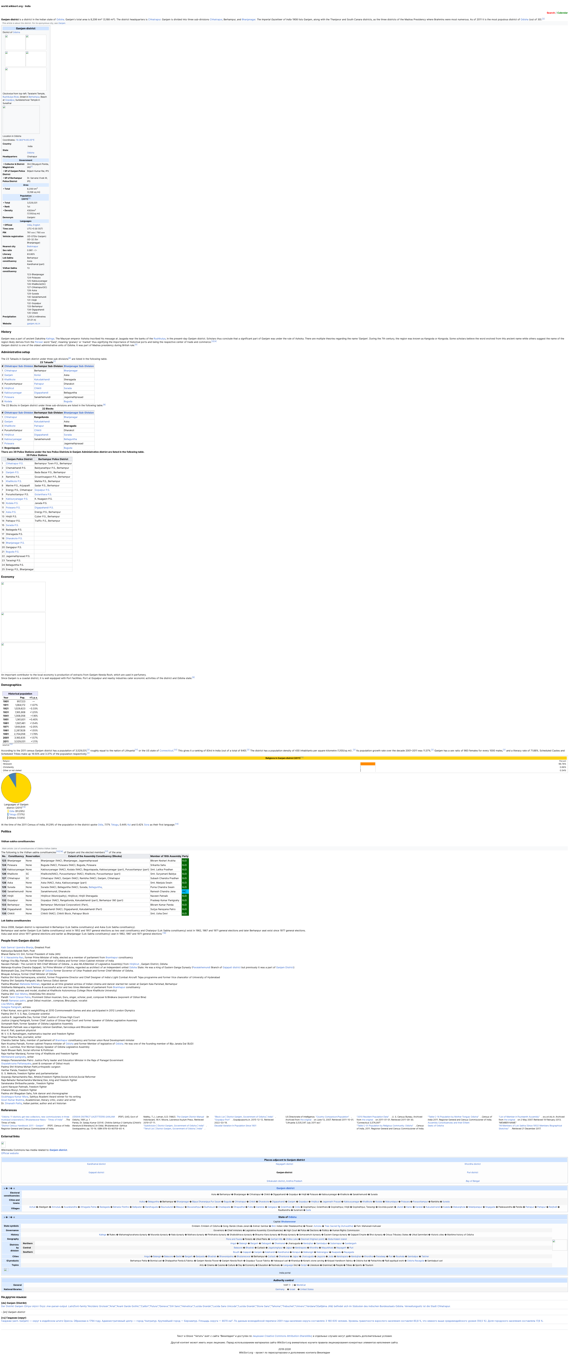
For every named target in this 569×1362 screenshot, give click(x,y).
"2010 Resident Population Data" (373, 1116)
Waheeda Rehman (30, 983)
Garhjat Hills (277, 1239)
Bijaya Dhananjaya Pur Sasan (206, 1201)
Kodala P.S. (12, 503)
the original (305, 1119)
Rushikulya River (11, 97)
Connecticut (166, 750)
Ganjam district (58, 1149)
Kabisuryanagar (13, 392)
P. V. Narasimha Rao (12, 957)
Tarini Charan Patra (20, 997)
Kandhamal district (96, 1164)
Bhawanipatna (226, 1256)
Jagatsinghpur (275, 1247)
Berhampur (34, 97)
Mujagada (490, 1207)
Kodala (8, 401)
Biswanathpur (194, 1207)
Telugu (12, 814)
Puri (351, 1247)
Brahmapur (32, 246)
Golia (297, 1207)
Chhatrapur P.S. (14, 463)
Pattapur (541, 1207)
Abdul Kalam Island (337, 1239)
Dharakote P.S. (14, 538)
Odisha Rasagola (415, 1260)
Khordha (314, 1247)
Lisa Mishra (7, 1003)
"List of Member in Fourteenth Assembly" (519, 1116)
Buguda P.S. (12, 551)
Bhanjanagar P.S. (15, 542)
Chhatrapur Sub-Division (18, 366)
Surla (308, 1210)
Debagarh (266, 1243)
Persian (39, 341)
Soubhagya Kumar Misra (14, 1096)
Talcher (425, 1256)
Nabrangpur (323, 1252)
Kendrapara (300, 1247)
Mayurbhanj (327, 1247)
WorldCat (301, 1285)
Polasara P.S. (13, 507)
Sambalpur (321, 1243)
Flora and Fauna (234, 1239)
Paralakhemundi (201, 967)
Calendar (562, 12)
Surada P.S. (12, 525)
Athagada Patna (88, 1207)
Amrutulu (56, 1207)
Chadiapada (224, 1207)
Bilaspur (180, 1207)
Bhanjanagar (248, 19)
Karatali (419, 1207)
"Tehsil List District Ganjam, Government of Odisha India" (173, 1128)
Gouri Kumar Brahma (12, 1099)
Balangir (243, 1243)
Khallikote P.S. (14, 481)
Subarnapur (336, 1243)
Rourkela (400, 1256)
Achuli (32, 1207)
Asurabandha (70, 1207)
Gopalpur (9, 100)
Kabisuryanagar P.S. (17, 498)
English (36, 225)
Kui (129, 824)
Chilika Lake (292, 1239)
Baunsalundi (167, 1207)
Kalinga (50, 338)
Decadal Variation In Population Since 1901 (235, 1125)
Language (288, 1265)
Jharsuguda (308, 1256)
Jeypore (321, 1256)
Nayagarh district (284, 1164)
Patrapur (39, 383)
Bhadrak (250, 1247)
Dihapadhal (239, 1207)
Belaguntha (153, 1201)
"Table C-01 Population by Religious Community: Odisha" (385, 1125)
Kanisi (409, 1207)
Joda (330, 1256)
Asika (142, 1201)
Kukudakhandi (42, 379)
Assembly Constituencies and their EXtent (448, 1122)
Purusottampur (420, 1201)
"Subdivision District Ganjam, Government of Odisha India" (173, 1125)
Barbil (179, 1256)
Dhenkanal (280, 1243)
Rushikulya (160, 338)
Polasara (9, 397)
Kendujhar (308, 1243)
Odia (29, 225)
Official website (10, 1153)
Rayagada (349, 1252)
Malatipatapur (475, 1207)
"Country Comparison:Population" (332, 1116)
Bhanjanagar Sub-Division (79, 366)
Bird (273, 1226)
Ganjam (61, 23)
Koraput (296, 1252)
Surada (68, 388)
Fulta (250, 1207)
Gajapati (247, 1252)
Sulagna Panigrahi (11, 1007)
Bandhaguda (151, 1207)
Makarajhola (459, 1207)
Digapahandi (41, 392)
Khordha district (473, 1164)
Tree (327, 1226)
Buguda (68, 401)
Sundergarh (351, 1243)
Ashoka (317, 1226)
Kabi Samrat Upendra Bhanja (17, 947)
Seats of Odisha (436, 1125)
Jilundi (400, 1207)
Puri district (472, 1172)
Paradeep (381, 1256)
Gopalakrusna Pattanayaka (16, 1063)
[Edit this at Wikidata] (295, 1280)
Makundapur (391, 1201)
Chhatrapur (154, 19)
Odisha (60, 19)
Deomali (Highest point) (313, 1239)
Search (551, 12)
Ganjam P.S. (12, 472)
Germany (279, 1289)
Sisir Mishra (21, 993)
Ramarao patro (17, 1000)
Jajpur (289, 1247)
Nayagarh (341, 1247)
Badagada (105, 1207)
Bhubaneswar (288, 1221)
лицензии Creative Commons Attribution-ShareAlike (282, 1335)
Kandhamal (283, 1252)
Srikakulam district (276, 1181)
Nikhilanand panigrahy (13, 1056)
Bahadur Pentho (121, 1207)
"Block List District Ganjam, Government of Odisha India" (243, 1116)
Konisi (37, 374)
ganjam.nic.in (33, 323)
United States (307, 1289)
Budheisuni (209, 1207)
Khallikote (9, 379)
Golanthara (286, 1207)
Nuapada (336, 1252)
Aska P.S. (11, 511)
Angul (233, 1243)
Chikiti (37, 388)
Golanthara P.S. (43, 494)
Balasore (238, 1247)
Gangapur (272, 1207)
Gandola (260, 1207)
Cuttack (272, 1256)
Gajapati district (232, 967)
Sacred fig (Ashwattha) (341, 1226)
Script (304, 1265)
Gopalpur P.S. (42, 489)
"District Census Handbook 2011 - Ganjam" (22, 1125)
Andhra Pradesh (294, 1181)
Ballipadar (137, 1207)
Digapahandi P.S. (44, 507)
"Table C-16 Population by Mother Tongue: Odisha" (453, 1116)
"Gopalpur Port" (222, 1119)
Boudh (236, 1252)
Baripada (200, 1256)
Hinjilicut (9, 388)
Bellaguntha (70, 439)
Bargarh (254, 1243)
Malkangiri (308, 1252)
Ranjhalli (553, 1207)
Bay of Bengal (473, 1181)
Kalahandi (270, 1252)
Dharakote (264, 1201)
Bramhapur (112, 957)
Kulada (446, 1207)
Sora (146, 824)
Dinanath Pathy (13, 1103)
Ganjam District (285, 967)
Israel (292, 1289)
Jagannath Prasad (332, 1201)
